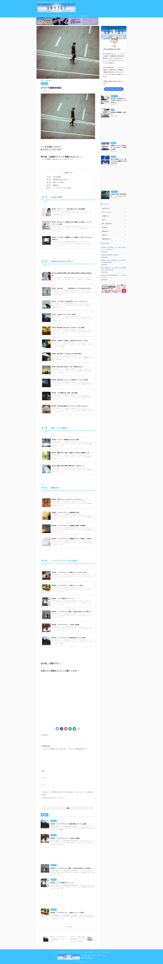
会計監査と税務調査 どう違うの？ (110, 254)
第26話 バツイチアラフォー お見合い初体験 (65, 838)
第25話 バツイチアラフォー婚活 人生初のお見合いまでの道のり (71, 868)
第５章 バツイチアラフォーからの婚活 (59, 188)
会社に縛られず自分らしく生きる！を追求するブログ (93, 955)
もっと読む (69, 927)
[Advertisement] (68, 687)
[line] (74, 728)
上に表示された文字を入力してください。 (53, 797)
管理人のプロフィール (56, 15)
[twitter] (57, 728)
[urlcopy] (78, 728)
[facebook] (61, 728)
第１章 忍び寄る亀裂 (54, 177)
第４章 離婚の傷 (52, 185)
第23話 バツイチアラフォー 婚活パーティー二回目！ (68, 912)
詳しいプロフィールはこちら (113, 89)
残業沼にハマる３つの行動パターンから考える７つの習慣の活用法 (118, 147)
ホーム (43, 15)
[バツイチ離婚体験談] (70, 728)
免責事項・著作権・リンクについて (92, 952)
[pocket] (65, 728)
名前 (43, 771)
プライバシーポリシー (77, 952)
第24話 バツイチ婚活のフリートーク (62, 882)
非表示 (70, 172)
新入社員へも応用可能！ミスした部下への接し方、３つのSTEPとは (118, 100)
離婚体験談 (45, 735)
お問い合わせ (84, 15)
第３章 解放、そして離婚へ (56, 182)
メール (44, 778)
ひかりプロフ (87, 958)
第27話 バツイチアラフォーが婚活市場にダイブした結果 (68, 824)
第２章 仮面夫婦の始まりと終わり (57, 179)
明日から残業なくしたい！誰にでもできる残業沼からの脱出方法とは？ (118, 161)
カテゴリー (70, 15)
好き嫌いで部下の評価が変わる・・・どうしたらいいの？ (113, 276)
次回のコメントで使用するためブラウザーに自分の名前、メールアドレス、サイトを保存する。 (68, 792)
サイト (43, 785)
